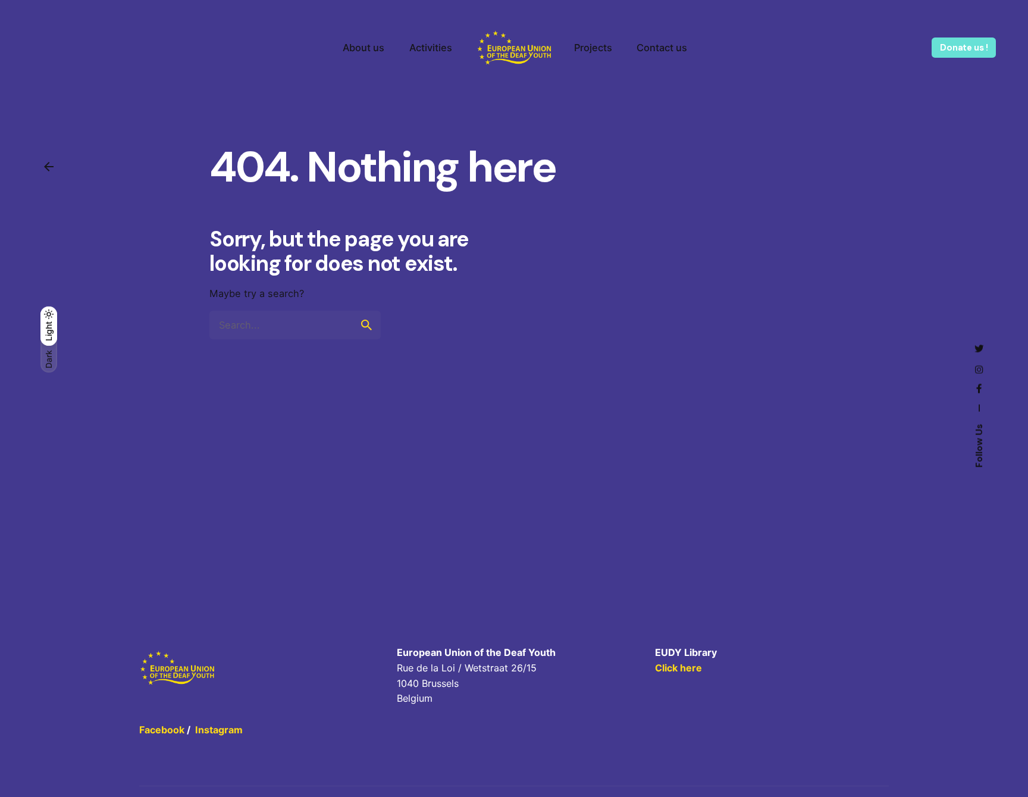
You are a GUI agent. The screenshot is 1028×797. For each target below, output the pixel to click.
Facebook (161, 730)
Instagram (219, 730)
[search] (366, 325)
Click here (678, 668)
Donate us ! (964, 48)
